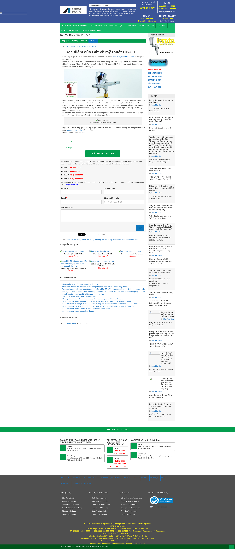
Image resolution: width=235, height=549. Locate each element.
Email (64, 198)
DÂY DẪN (150, 26)
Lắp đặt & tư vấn (68, 498)
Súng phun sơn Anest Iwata (131, 498)
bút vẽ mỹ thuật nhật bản (131, 240)
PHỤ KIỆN (161, 26)
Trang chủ (66, 26)
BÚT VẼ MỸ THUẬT (155, 77)
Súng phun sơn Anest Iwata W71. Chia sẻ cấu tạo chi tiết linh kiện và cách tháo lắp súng (161, 208)
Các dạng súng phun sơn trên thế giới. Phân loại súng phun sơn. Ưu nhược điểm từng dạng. (167, 384)
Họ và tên (65, 188)
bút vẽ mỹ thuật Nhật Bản (123, 57)
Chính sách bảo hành (70, 504)
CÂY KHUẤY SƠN (154, 87)
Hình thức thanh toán (100, 501)
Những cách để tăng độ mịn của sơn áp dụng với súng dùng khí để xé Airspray (161, 188)
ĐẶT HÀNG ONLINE (103, 153)
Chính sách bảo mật (99, 514)
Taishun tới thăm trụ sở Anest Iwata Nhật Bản (160, 170)
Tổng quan (65, 41)
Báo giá (84, 41)
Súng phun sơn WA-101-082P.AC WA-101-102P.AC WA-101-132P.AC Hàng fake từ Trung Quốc (161, 250)
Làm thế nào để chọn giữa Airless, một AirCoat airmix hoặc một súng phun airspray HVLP (167, 358)
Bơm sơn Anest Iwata (129, 504)
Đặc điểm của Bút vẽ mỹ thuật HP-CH (80, 46)
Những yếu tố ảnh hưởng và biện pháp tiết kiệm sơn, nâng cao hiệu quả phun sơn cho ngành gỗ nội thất (161, 335)
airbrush (69, 240)
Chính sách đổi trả (69, 501)
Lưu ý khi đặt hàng (128, 514)
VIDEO (63, 31)
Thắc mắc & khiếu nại (100, 508)
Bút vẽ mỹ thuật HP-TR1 (73, 254)
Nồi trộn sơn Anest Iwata (130, 508)
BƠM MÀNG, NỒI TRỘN (113, 26)
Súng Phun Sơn (156, 105)
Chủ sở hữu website (99, 511)
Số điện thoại (109, 188)
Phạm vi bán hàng (69, 511)
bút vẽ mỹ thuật (80, 240)
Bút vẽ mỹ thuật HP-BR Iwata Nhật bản (103, 265)
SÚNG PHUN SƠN (80, 26)
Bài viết (154, 96)
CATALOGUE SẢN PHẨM (91, 31)
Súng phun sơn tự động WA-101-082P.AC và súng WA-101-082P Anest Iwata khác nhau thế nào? (161, 227)
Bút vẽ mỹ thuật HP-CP (102, 254)
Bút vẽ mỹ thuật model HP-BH (73, 269)
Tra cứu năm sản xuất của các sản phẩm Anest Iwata (167, 314)
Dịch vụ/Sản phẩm (111, 198)
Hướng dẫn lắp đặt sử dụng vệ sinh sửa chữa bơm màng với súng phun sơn (160, 406)
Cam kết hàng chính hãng (72, 508)
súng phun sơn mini (74, 130)
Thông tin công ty (69, 514)
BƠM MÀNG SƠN (154, 80)
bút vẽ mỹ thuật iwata (113, 240)
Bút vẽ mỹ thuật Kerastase (132, 254)
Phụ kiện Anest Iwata (129, 511)
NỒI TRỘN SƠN (154, 83)
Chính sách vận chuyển (101, 504)
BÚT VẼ (141, 26)
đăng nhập (71, 323)
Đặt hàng (93, 41)
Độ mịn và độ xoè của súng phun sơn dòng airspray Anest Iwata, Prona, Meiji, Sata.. (161, 120)
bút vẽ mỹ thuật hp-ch (95, 240)
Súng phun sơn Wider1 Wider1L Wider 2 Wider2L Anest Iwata (160, 272)
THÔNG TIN (73, 31)
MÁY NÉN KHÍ (96, 26)
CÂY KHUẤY (131, 26)
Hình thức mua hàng (99, 498)
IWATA (68, 547)
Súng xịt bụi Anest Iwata (130, 501)
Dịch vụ (75, 41)
